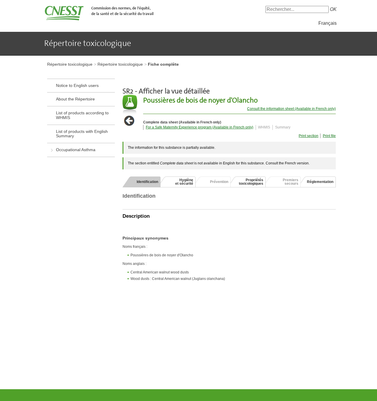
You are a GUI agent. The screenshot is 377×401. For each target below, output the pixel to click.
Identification (147, 182)
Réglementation (320, 182)
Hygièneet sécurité (184, 182)
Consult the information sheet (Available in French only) (291, 109)
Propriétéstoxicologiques (251, 182)
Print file (329, 136)
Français (327, 23)
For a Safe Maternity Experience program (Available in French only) (199, 127)
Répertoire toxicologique (69, 64)
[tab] (142, 181)
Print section (308, 136)
